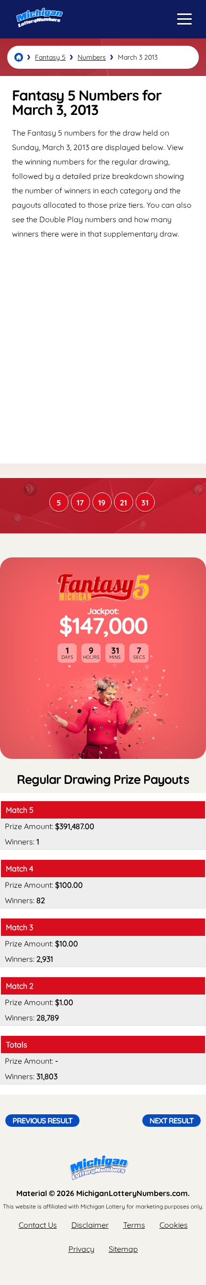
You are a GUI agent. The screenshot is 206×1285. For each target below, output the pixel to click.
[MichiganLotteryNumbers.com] (37, 35)
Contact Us (38, 1225)
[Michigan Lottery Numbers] (18, 57)
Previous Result (42, 1120)
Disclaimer (90, 1225)
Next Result (171, 1120)
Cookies (174, 1225)
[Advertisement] (103, 351)
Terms (134, 1225)
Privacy (81, 1249)
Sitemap (123, 1249)
